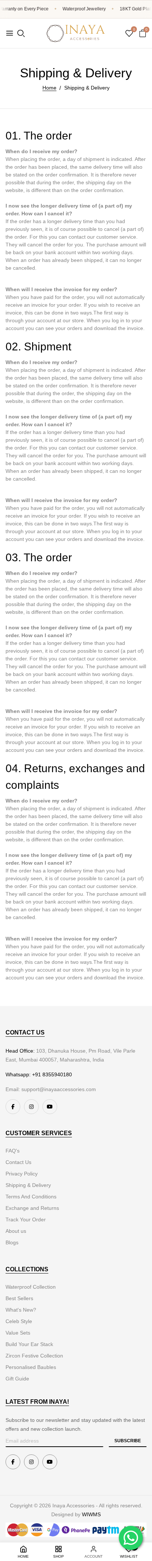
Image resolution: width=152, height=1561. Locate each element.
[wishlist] (129, 34)
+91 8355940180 (52, 1074)
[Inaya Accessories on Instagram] (31, 1106)
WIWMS (91, 1514)
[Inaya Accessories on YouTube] (49, 1106)
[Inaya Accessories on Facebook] (13, 1106)
